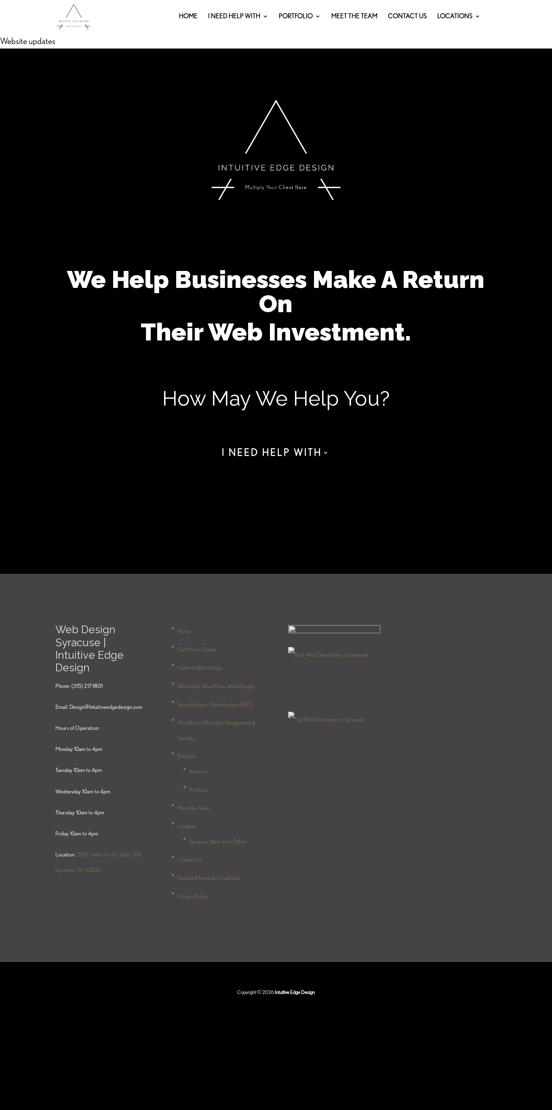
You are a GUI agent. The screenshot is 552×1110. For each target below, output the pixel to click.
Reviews (198, 771)
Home (188, 16)
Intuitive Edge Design (294, 992)
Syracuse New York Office (218, 841)
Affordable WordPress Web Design (215, 686)
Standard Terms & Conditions (208, 878)
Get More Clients (196, 649)
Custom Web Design (199, 667)
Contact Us (407, 16)
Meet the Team (354, 16)
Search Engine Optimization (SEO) (215, 704)
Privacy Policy (192, 896)
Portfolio (198, 790)
